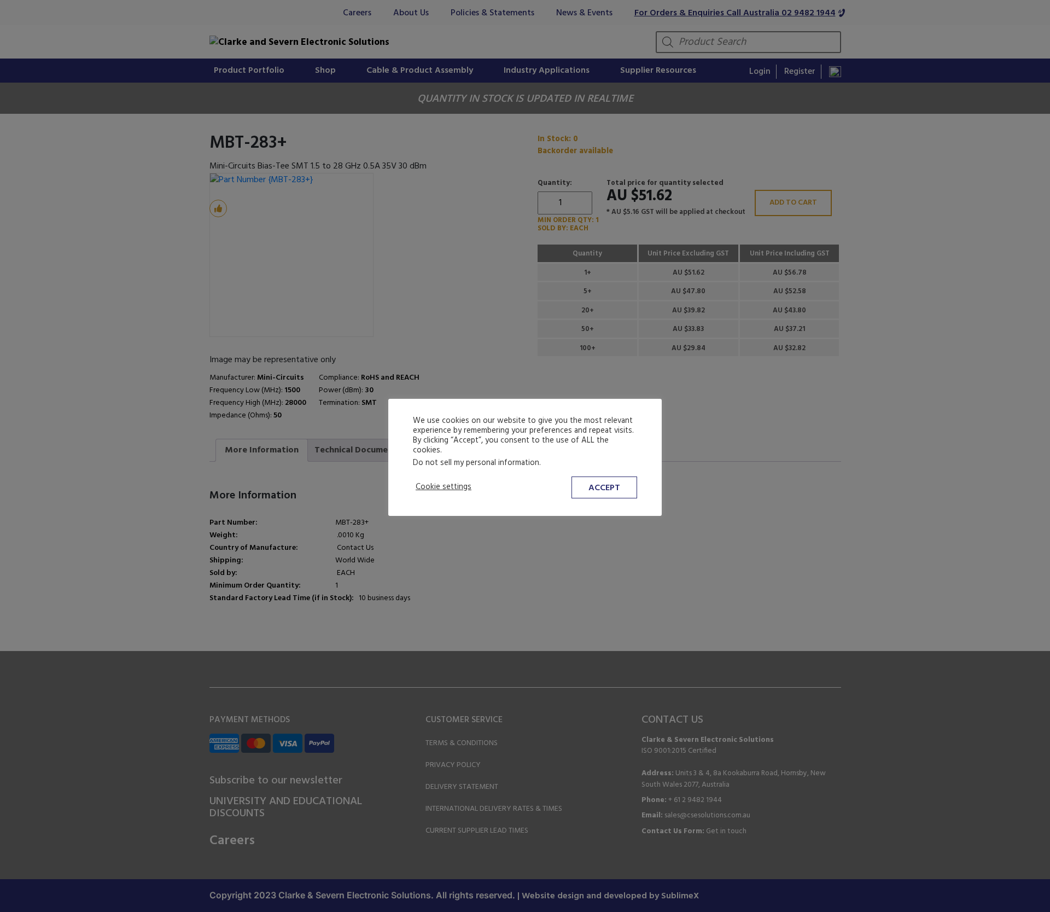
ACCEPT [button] (604, 488)
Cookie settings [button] (443, 487)
